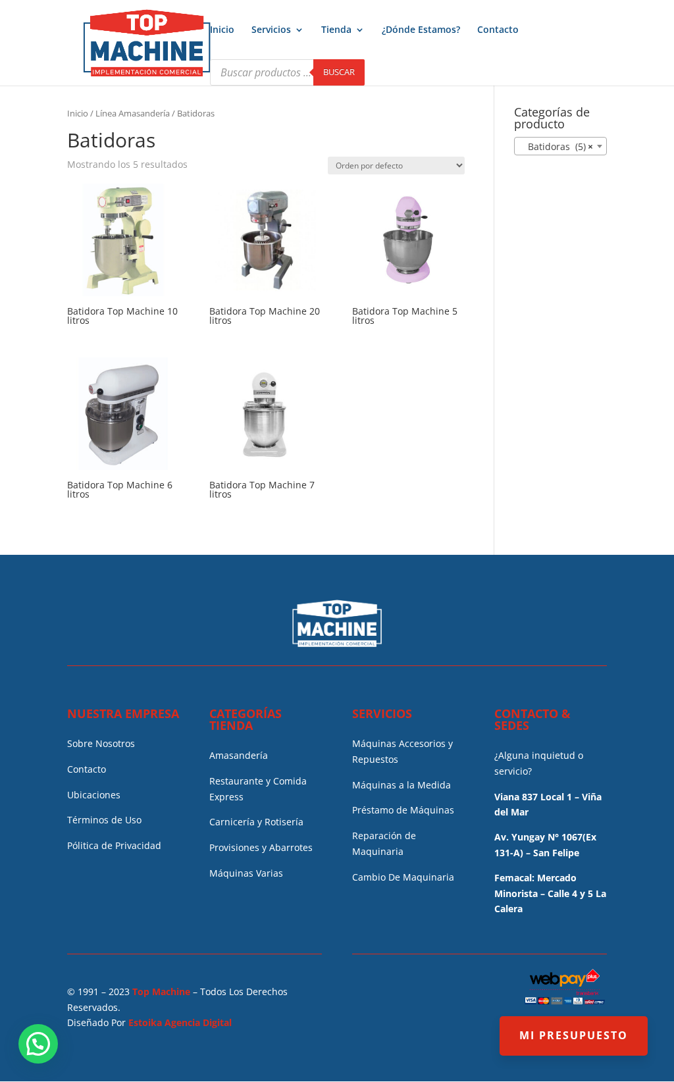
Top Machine (161, 991)
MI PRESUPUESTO (573, 1035)
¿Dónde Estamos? (421, 30)
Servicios (271, 30)
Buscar (339, 72)
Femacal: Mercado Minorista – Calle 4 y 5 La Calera (550, 893)
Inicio (222, 30)
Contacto (498, 30)
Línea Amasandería (132, 113)
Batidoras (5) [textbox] (556, 146)
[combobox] (560, 146)
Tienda (336, 30)
